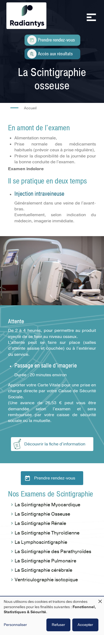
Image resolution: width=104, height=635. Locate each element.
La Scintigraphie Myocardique (47, 505)
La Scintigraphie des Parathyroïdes (53, 551)
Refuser (58, 624)
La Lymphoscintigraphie (41, 542)
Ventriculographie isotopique (46, 579)
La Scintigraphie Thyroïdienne (47, 533)
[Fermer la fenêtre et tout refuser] (100, 599)
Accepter (85, 624)
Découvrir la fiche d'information (54, 444)
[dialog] (52, 615)
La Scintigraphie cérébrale (43, 570)
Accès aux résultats (55, 54)
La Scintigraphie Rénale (40, 523)
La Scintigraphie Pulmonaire (45, 561)
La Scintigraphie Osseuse (42, 514)
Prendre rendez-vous (56, 40)
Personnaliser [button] (15, 624)
